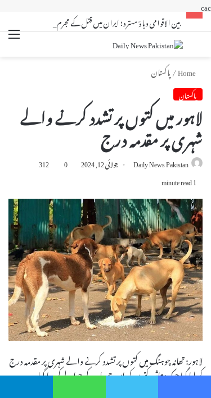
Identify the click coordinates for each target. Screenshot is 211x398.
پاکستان (160, 71)
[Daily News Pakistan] (148, 44)
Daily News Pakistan (160, 162)
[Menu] (14, 40)
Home (187, 71)
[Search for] (197, 46)
